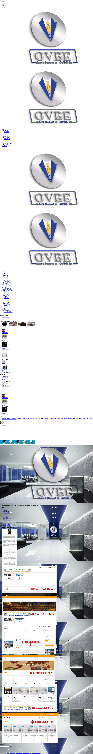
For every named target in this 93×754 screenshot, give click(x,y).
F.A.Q (5, 515)
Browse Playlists (6, 137)
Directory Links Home (7, 288)
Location (3, 384)
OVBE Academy (7, 524)
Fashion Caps (62, 418)
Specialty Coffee (28, 418)
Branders (46, 418)
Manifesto (5, 519)
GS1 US (3, 363)
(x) (15, 321)
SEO (82, 418)
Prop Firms (4, 340)
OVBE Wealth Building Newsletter (9, 523)
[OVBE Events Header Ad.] (29, 624)
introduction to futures (85, 418)
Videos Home (6, 133)
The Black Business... (5, 370)
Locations (5, 141)
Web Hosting (79, 418)
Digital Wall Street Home (8, 143)
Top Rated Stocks (7, 145)
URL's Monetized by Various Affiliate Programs (23, 753)
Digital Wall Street (7, 525)
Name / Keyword (5, 383)
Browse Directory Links (8, 289)
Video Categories (7, 138)
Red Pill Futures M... (5, 332)
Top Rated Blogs (6, 132)
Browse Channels (7, 136)
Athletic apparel (9, 418)
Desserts (13, 418)
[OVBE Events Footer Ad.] (29, 595)
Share (3, 426)
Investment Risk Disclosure (36, 753)
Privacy (8, 753)
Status (3, 381)
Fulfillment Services (16, 418)
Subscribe (11, 746)
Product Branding (51, 418)
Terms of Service (12, 753)
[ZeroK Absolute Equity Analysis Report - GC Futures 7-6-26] (9, 548)
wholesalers (38, 418)
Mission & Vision (7, 513)
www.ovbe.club (4, 510)
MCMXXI (4, 418)
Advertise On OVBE (7, 520)
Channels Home (6, 135)
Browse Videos (6, 134)
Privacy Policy (6, 517)
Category (3, 387)
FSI (47, 418)
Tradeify (3, 347)
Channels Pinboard (7, 140)
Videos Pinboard (6, 281)
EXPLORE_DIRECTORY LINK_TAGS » (9, 419)
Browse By (4, 382)
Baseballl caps (58, 418)
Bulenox (3, 339)
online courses (21, 418)
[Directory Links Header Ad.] (30, 742)
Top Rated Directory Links (8, 148)
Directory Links (6, 522)
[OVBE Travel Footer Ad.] (29, 654)
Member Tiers (6, 512)
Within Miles (4, 385)
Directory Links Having (6, 386)
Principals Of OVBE (7, 518)
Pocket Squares (68, 418)
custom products (43, 418)
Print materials (90, 418)
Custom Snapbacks (35, 418)
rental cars (31, 418)
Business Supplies (75, 418)
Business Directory (5, 333)
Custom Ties (71, 418)
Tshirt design (54, 418)
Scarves (65, 418)
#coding (13, 321)
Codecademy (4, 425)
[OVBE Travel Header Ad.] (28, 683)
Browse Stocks (6, 144)
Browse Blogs (6, 131)
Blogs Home (6, 130)
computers (24, 418)
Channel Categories (7, 139)
